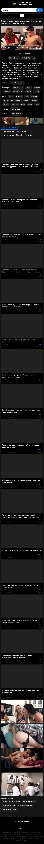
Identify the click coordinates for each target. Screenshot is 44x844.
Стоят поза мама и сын (11, 801)
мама (23, 104)
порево (5, 104)
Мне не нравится (16, 54)
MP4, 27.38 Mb (17, 114)
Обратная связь (22, 821)
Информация (14, 58)
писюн (5, 100)
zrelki (37, 104)
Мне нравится (13, 54)
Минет (29, 92)
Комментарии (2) (28, 58)
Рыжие (36, 92)
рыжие (11, 96)
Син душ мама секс (29, 801)
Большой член (18, 88)
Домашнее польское (25, 805)
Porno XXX (22, 828)
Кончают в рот (18, 92)
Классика (6, 92)
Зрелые (28, 88)
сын (26, 96)
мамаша (19, 96)
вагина (26, 100)
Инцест (37, 88)
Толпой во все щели (9, 809)
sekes (30, 104)
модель (34, 100)
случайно (34, 96)
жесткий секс (16, 100)
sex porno (14, 104)
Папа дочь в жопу (9, 805)
